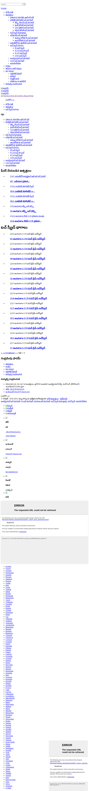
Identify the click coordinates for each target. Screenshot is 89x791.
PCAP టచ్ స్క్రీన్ (21, 53)
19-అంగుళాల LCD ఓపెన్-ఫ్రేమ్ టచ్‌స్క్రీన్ (27, 328)
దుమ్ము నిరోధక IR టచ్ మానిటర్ (26, 38)
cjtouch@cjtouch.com (14, 454)
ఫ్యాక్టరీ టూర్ (14, 79)
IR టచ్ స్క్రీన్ (19, 48)
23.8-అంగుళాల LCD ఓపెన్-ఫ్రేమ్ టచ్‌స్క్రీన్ (28, 298)
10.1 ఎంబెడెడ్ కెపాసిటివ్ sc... (22, 201)
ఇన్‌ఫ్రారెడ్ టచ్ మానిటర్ (18, 35)
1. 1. (2, 353)
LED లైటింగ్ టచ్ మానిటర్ (24, 28)
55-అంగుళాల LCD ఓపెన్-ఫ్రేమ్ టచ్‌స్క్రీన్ (27, 249)
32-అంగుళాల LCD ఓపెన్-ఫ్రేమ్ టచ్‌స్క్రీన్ (27, 278)
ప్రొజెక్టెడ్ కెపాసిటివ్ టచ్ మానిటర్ (21, 20)
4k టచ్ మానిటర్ (27, 401)
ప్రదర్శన (13, 76)
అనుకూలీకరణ (15, 63)
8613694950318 (12, 472)
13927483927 (11, 436)
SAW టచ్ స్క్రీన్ (21, 56)
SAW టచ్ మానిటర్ (17, 61)
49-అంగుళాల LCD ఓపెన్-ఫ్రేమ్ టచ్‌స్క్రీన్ (27, 258)
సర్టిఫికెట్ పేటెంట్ (16, 74)
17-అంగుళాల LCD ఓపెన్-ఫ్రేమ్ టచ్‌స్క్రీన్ (27, 348)
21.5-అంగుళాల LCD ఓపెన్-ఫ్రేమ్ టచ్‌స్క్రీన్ (28, 308)
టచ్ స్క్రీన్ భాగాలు (17, 45)
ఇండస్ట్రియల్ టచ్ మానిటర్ (20, 58)
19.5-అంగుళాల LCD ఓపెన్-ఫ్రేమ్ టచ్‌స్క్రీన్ (28, 318)
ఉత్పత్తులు (9, 15)
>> (17, 353)
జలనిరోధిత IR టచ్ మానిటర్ (25, 40)
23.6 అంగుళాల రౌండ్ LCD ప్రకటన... (25, 221)
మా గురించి (10, 71)
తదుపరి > (12, 353)
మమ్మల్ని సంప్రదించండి (14, 84)
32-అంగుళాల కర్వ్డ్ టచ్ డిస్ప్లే (23, 211)
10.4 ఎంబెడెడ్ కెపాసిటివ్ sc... (22, 191)
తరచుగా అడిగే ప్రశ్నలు (14, 68)
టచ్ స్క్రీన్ (71, 401)
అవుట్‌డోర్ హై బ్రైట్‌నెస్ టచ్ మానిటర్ (23, 43)
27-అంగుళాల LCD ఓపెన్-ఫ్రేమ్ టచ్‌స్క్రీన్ (27, 288)
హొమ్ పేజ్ (9, 12)
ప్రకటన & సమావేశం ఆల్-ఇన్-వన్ (22, 17)
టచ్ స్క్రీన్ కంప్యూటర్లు (18, 33)
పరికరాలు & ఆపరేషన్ (18, 81)
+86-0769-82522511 (13, 432)
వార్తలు (8, 66)
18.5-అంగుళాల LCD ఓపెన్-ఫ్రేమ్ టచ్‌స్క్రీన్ (28, 338)
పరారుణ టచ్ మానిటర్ (42, 401)
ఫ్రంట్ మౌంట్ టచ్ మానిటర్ (24, 25)
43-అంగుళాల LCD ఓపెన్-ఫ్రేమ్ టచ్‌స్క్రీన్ (27, 268)
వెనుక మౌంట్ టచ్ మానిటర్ (24, 30)
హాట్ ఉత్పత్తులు (53, 399)
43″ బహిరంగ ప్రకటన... (20, 181)
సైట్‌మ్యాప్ (63, 399)
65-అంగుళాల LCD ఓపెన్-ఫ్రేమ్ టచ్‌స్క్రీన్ (27, 239)
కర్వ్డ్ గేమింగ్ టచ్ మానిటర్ (24, 22)
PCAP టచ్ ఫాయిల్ (22, 51)
